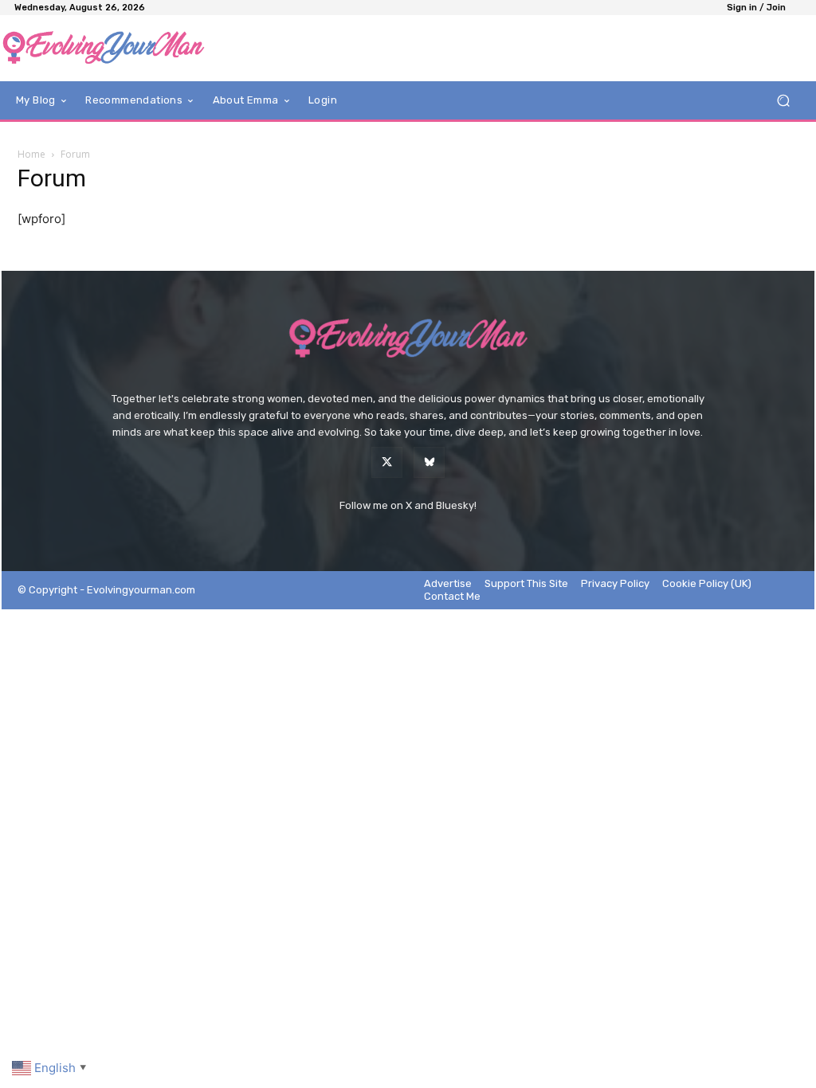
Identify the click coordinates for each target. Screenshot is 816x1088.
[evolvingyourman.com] (103, 48)
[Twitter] (386, 462)
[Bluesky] (429, 462)
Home (31, 154)
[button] (783, 100)
